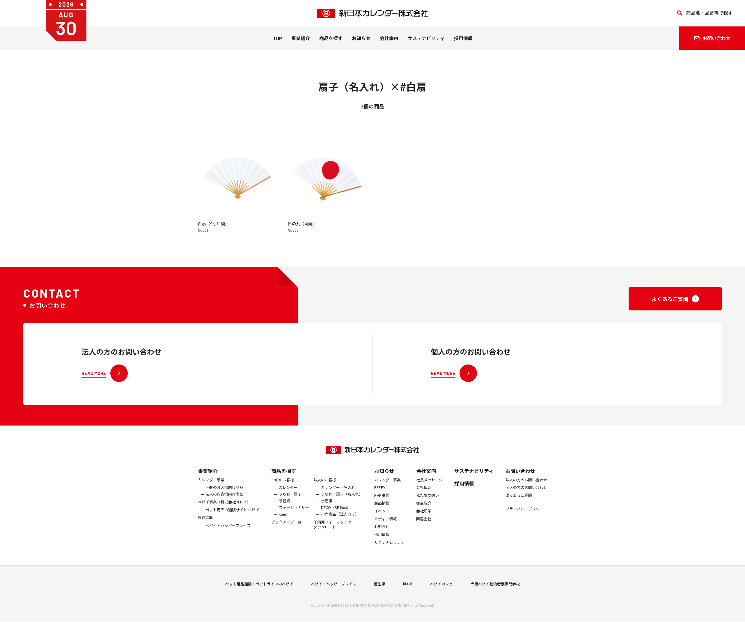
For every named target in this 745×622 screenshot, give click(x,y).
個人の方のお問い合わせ (526, 487)
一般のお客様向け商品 (224, 487)
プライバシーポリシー (524, 509)
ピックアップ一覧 (286, 522)
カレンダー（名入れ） (340, 487)
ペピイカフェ (441, 584)
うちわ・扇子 (290, 494)
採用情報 (463, 38)
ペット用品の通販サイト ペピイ (232, 509)
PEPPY (379, 487)
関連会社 (423, 518)
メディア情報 (385, 518)
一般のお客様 (282, 480)
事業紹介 (300, 38)
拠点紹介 (423, 503)
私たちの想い (427, 495)
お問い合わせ (520, 470)
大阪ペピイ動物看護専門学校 (495, 584)
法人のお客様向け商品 (224, 494)
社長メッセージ (429, 480)
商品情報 (381, 503)
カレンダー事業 (211, 480)
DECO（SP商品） (336, 507)
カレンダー (288, 487)
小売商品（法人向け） (340, 514)
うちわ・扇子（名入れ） (342, 494)
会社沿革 (423, 511)
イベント (381, 511)
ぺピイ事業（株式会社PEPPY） (224, 502)
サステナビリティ (426, 38)
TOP (277, 38)
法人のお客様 (324, 480)
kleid (283, 514)
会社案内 (389, 38)
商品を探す (283, 470)
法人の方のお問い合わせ (526, 480)
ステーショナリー (294, 507)
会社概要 (423, 487)
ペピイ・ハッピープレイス (228, 525)
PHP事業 (205, 517)
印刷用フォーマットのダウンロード (332, 525)
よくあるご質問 (518, 495)
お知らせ (361, 38)
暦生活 (379, 584)
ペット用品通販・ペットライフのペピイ (259, 584)
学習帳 (284, 500)
